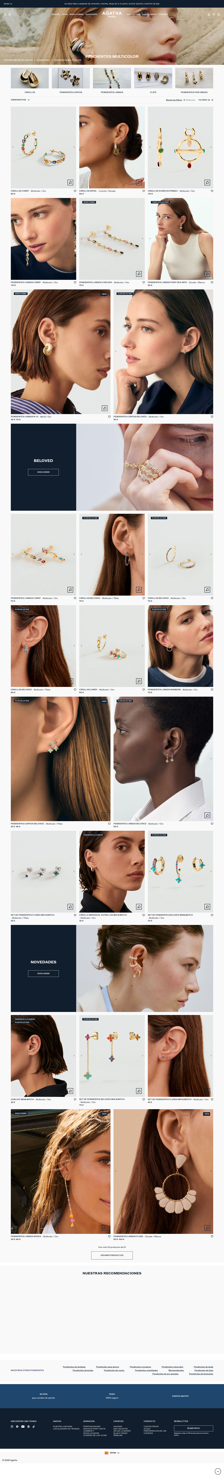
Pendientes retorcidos (172, 1367)
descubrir (43, 974)
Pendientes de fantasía (74, 1367)
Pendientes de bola (203, 1370)
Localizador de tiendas (66, 1429)
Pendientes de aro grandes (165, 1374)
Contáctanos (151, 1426)
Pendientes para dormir (107, 1367)
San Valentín (121, 1429)
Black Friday (121, 1433)
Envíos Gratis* (180, 1396)
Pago (112, 1396)
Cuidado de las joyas (95, 1435)
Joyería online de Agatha (18, 60)
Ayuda (147, 1429)
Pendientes (43, 60)
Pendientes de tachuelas (201, 1374)
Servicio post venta (94, 1429)
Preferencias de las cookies (155, 1432)
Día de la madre (122, 1431)
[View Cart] (219, 14)
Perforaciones (91, 1426)
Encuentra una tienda (24, 1421)
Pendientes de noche (114, 1370)
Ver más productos (112, 1255)
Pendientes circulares (140, 1367)
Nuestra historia (62, 1426)
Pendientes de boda (203, 1367)
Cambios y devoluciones (91, 1432)
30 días (43, 1396)
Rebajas (118, 1435)
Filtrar (204, 100)
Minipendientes (176, 1370)
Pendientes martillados (146, 1370)
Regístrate (193, 1428)
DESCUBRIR (43, 472)
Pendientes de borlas (83, 1370)
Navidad (118, 1426)
